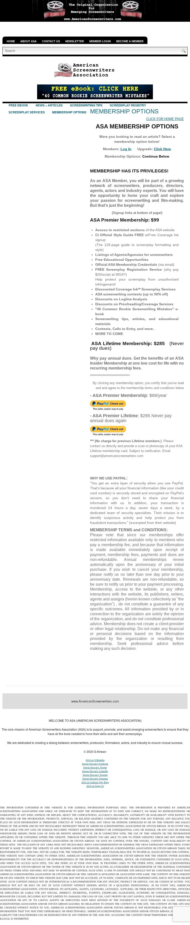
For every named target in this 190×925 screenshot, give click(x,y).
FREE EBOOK (18, 105)
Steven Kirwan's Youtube (95, 775)
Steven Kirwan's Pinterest (95, 778)
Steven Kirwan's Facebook (95, 763)
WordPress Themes (102, 713)
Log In (125, 149)
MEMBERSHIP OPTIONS (69, 112)
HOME (11, 41)
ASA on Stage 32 (95, 786)
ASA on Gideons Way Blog (95, 782)
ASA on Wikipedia (95, 760)
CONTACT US (51, 41)
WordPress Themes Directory (165, 713)
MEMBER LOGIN (100, 41)
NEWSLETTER (74, 41)
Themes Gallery (64, 713)
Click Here (162, 149)
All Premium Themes (128, 713)
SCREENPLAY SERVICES (27, 112)
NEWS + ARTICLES (49, 105)
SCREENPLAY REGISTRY (128, 105)
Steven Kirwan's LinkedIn (95, 771)
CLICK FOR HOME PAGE (165, 119)
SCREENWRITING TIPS (86, 105)
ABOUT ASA (28, 41)
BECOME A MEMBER (129, 41)
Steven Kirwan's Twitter (95, 767)
